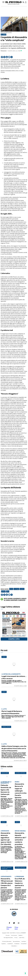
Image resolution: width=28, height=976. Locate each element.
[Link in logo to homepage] (13, 2)
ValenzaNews (14, 946)
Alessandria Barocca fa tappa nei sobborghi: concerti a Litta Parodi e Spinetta (20, 790)
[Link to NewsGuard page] (7, 951)
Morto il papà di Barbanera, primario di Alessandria (11, 712)
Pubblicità (20, 935)
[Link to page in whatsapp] (9, 57)
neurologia (16, 589)
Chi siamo (7, 935)
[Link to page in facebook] (2, 57)
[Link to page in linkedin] (7, 57)
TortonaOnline (23, 943)
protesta (3, 591)
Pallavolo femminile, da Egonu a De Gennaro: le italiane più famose (6, 790)
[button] (23, 2)
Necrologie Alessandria (8, 937)
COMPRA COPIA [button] (14, 639)
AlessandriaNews (16, 941)
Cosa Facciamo (14, 935)
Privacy (15, 937)
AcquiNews (3, 943)
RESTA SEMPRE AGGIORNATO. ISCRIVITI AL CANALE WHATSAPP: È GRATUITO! (15, 599)
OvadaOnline (16, 943)
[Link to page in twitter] (4, 57)
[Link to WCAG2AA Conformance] (20, 951)
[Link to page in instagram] (18, 923)
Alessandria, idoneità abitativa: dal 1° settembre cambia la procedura (20, 838)
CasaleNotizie (10, 943)
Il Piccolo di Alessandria (6, 941)
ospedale (22, 589)
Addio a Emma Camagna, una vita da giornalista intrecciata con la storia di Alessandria (13, 748)
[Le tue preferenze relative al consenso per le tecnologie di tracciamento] (25, 973)
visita (7, 591)
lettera (11, 589)
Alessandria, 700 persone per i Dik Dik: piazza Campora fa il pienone (7, 883)
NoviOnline (24, 941)
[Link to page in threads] (11, 57)
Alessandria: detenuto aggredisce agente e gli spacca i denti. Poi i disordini (6, 838)
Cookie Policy (21, 937)
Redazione (4, 51)
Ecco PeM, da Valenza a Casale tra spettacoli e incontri (20, 883)
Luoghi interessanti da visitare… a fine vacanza (13, 677)
